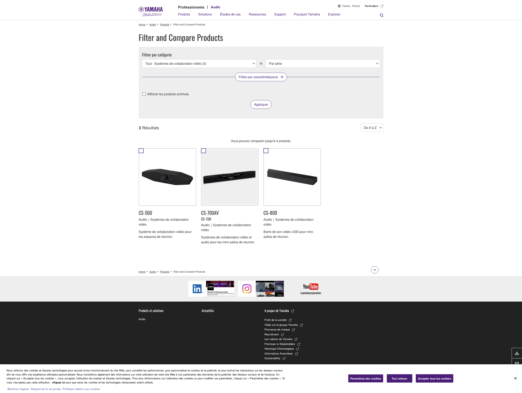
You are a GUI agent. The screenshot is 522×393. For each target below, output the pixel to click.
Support (280, 14)
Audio (215, 7)
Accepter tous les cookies (434, 378)
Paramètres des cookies (365, 378)
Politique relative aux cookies (81, 389)
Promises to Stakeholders (279, 344)
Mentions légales (18, 389)
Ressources (257, 14)
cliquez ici (58, 382)
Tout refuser (399, 378)
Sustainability (272, 358)
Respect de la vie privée (46, 389)
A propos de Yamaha (276, 310)
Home (142, 24)
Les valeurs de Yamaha (278, 339)
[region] (261, 378)
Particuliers (371, 6)
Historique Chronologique (279, 348)
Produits (184, 14)
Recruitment (271, 334)
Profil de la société (275, 320)
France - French (351, 6)
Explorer (334, 14)
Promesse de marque (277, 329)
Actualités (208, 310)
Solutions (205, 14)
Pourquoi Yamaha (307, 14)
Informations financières (278, 353)
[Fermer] (515, 378)
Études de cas (230, 14)
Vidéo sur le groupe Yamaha (281, 325)
